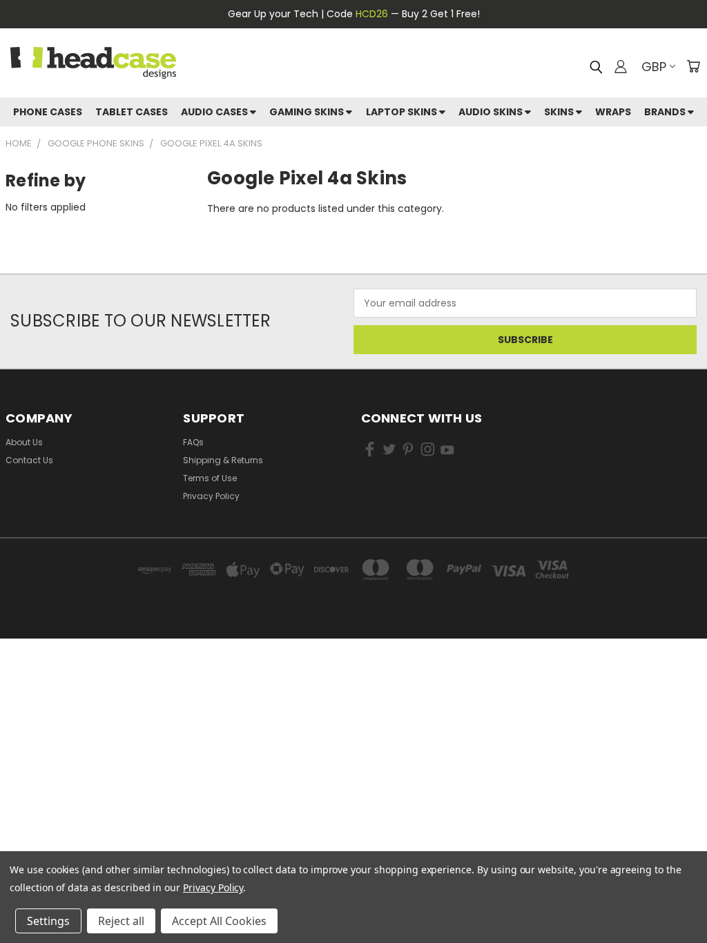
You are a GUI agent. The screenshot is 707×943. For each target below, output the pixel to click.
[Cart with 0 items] (693, 66)
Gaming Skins (307, 112)
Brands (666, 112)
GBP (653, 66)
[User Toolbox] (621, 66)
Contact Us (29, 460)
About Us (24, 442)
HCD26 (372, 14)
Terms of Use (210, 478)
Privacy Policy (211, 496)
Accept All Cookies (219, 921)
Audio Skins (491, 112)
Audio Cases (215, 112)
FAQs (193, 442)
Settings (48, 921)
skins (560, 112)
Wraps (613, 112)
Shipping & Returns (223, 460)
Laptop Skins (402, 112)
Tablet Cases (131, 112)
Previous (686, 879)
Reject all (121, 921)
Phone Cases (47, 112)
